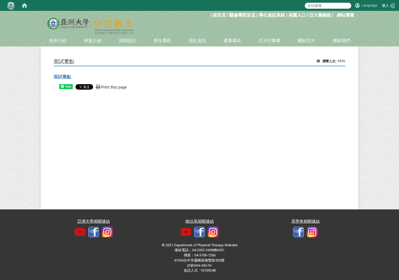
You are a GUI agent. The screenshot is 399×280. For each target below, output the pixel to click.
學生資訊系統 (272, 15)
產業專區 (232, 40)
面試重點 (62, 76)
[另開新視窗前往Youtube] (80, 232)
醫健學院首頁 (242, 15)
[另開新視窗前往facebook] (93, 232)
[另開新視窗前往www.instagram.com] (213, 232)
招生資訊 (197, 40)
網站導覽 (345, 15)
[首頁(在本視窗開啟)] (24, 5)
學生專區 (162, 40)
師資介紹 (92, 40)
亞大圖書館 (320, 15)
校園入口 (297, 15)
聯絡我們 (341, 40)
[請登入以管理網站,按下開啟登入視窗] (11, 5)
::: (207, 14)
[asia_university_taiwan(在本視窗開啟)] (107, 232)
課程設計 (127, 40)
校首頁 (219, 15)
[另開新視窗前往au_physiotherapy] (312, 232)
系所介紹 (57, 40)
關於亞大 (306, 40)
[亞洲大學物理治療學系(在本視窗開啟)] (68, 23)
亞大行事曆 (269, 40)
